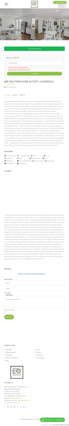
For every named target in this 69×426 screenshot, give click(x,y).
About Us (39, 352)
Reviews (22, 95)
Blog (7, 360)
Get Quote (34, 73)
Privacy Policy (40, 358)
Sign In (63, 6)
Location (15, 95)
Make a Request (11, 352)
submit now (9, 317)
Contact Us (39, 355)
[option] (17, 23)
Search (60, 2)
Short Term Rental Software (61, 425)
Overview (7, 95)
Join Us (38, 349)
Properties (9, 349)
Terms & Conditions (12, 358)
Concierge (9, 355)
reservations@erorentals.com (20, 400)
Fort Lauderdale (11, 87)
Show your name (9, 310)
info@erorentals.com (16, 398)
